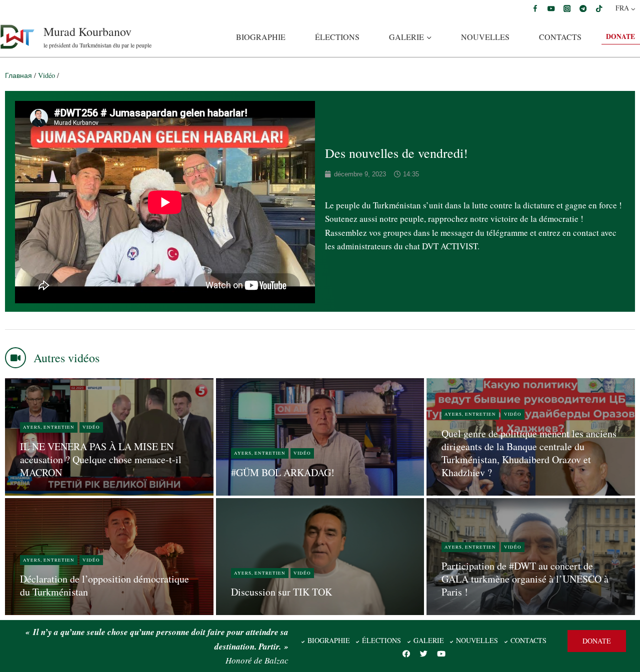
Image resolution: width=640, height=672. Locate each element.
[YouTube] (551, 8)
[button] (597, 641)
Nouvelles (485, 36)
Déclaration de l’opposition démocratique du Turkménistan (104, 585)
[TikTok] (599, 8)
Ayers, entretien (48, 427)
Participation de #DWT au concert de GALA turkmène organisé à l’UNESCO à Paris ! (525, 579)
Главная (18, 75)
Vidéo (46, 75)
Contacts (560, 36)
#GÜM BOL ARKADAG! (282, 472)
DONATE (620, 36)
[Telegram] (583, 8)
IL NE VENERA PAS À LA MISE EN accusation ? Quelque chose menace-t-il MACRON (101, 459)
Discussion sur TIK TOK (281, 592)
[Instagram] (567, 8)
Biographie (261, 36)
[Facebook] (535, 8)
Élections (337, 36)
